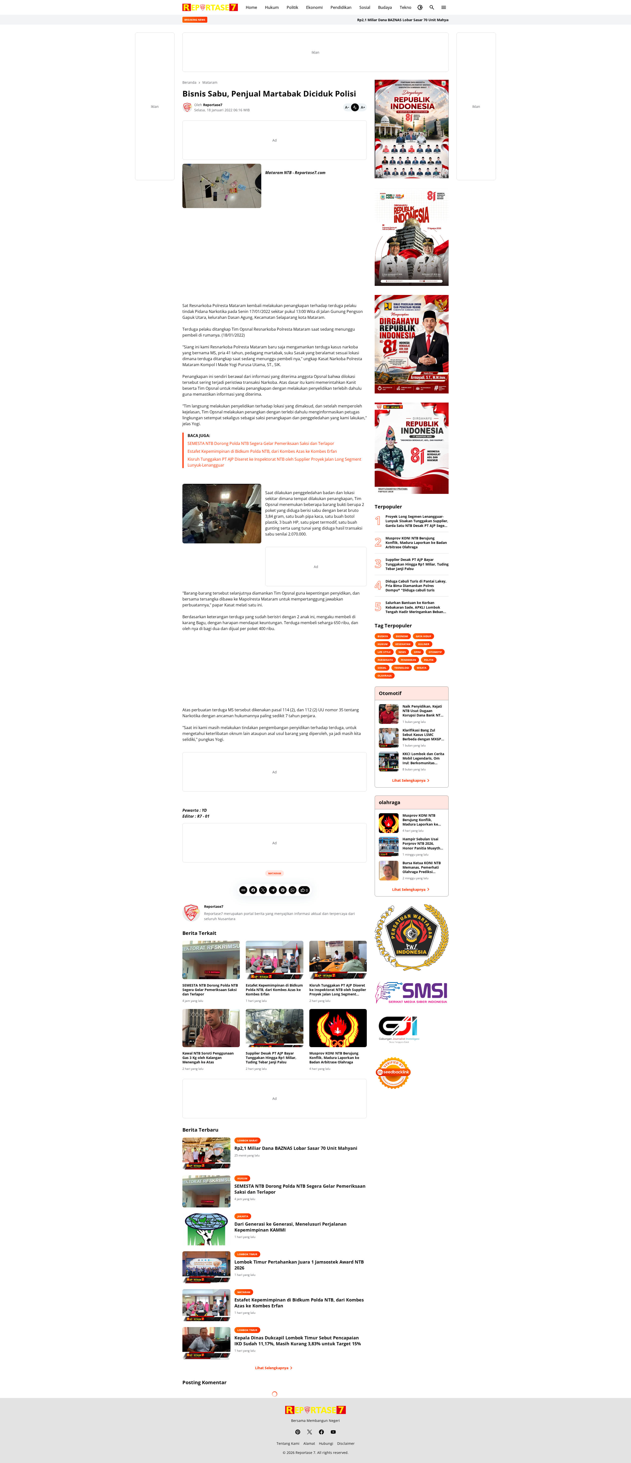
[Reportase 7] (210, 7)
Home (251, 7)
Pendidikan (341, 7)
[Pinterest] (283, 890)
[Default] (355, 107)
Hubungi (326, 1443)
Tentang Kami (288, 1443)
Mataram (274, 873)
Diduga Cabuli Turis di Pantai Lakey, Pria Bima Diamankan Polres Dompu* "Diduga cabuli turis (416, 585)
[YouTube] (333, 1432)
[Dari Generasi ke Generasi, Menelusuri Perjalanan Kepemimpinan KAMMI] (206, 1229)
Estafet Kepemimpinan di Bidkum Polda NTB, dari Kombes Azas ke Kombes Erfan (262, 451)
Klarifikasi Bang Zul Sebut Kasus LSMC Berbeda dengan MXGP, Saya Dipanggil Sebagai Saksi (422, 735)
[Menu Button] (444, 7)
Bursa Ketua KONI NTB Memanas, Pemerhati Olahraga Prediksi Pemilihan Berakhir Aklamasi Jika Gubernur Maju (423, 867)
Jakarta (242, 1216)
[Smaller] (347, 107)
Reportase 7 (305, 1452)
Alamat (309, 1443)
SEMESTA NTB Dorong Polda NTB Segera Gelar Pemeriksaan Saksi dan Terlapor (261, 443)
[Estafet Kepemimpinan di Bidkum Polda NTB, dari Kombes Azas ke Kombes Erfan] (274, 960)
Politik (292, 7)
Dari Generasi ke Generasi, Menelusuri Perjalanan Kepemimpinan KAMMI (290, 1227)
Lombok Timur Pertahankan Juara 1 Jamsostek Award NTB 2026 (299, 1264)
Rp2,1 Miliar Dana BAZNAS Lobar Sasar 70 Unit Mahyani (363, 19)
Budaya (385, 7)
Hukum (272, 7)
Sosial (364, 7)
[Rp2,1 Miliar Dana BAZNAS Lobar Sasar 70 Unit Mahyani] (206, 1154)
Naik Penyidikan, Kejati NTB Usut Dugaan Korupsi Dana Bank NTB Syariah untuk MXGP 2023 (423, 711)
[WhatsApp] (293, 890)
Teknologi (409, 7)
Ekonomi (314, 7)
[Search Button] (432, 7)
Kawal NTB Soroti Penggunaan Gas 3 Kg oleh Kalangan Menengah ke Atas (208, 1057)
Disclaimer (346, 1443)
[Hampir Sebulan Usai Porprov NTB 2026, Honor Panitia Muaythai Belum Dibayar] (389, 847)
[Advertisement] (274, 246)
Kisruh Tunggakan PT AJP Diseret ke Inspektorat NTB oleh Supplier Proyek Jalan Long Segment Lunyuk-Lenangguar (337, 990)
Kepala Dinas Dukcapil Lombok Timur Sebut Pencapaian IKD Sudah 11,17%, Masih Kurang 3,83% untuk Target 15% (297, 1340)
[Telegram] (273, 890)
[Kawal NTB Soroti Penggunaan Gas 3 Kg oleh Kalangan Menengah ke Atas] (211, 1028)
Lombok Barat (247, 1140)
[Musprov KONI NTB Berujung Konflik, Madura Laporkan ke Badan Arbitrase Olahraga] (338, 1028)
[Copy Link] (243, 890)
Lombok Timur (247, 1254)
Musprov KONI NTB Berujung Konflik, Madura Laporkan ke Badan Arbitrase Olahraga (334, 1057)
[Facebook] (253, 890)
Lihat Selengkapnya (271, 1367)
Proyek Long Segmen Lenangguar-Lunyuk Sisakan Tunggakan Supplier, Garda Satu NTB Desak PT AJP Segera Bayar (417, 521)
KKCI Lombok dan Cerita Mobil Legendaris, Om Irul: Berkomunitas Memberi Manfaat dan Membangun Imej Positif (423, 758)
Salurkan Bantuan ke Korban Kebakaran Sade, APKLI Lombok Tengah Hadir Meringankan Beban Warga (414, 607)
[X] (263, 890)
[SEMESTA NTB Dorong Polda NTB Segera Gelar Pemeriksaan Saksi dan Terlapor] (211, 960)
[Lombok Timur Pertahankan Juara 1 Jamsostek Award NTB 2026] (206, 1267)
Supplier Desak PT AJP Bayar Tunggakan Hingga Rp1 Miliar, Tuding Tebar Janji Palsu (271, 1057)
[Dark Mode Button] (420, 7)
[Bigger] (363, 107)
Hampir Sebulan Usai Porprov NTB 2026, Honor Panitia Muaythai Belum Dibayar (423, 843)
